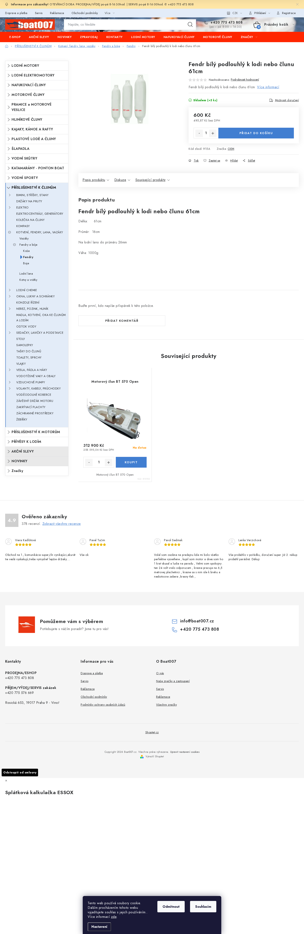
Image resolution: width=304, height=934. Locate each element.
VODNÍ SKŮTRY (24, 158)
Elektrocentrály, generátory (39, 214)
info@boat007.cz (197, 621)
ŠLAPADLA (20, 148)
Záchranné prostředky (34, 413)
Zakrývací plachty (30, 407)
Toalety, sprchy (29, 357)
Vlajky (21, 364)
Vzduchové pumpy (30, 382)
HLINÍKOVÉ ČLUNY (27, 119)
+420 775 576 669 (19, 692)
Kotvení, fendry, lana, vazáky (39, 232)
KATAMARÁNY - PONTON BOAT (38, 168)
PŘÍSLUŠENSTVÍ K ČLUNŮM (34, 187)
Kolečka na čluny (30, 220)
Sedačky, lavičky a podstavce (39, 333)
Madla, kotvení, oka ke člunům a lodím (41, 317)
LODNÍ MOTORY (25, 65)
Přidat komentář (122, 321)
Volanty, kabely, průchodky (38, 388)
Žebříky (21, 419)
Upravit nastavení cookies (185, 752)
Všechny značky (166, 705)
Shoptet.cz (152, 732)
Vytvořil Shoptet (155, 756)
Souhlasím (203, 906)
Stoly (20, 339)
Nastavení (99, 926)
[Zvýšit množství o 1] (213, 133)
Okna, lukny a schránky (35, 296)
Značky (17, 470)
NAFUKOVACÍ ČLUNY (29, 85)
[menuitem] (15, 37)
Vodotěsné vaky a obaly (35, 376)
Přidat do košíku (256, 133)
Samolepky (24, 345)
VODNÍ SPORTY (25, 177)
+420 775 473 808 (226, 22)
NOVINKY (20, 461)
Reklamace (57, 13)
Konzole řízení (27, 302)
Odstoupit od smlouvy (19, 772)
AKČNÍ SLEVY (23, 451)
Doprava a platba (16, 13)
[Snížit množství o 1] (199, 133)
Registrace (289, 13)
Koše (26, 251)
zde (114, 916)
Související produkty (150, 180)
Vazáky (24, 238)
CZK (235, 13)
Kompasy (23, 226)
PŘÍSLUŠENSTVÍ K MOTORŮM (36, 432)
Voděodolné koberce (33, 395)
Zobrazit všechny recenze (61, 523)
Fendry (28, 257)
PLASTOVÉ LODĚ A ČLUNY (34, 139)
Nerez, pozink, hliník (32, 309)
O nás (160, 673)
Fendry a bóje (28, 245)
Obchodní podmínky (85, 13)
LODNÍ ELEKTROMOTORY (33, 75)
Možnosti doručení (287, 100)
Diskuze (120, 180)
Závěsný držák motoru (34, 401)
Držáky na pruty (29, 201)
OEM (231, 149)
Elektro (22, 207)
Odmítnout (171, 906)
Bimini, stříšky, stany (32, 195)
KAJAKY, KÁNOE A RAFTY (32, 129)
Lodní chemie (26, 290)
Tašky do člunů (28, 351)
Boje (26, 263)
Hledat (190, 24)
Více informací (268, 87)
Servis (39, 13)
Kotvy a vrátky (28, 280)
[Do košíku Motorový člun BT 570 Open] (131, 462)
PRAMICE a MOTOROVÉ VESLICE (31, 107)
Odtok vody (26, 326)
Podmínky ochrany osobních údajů (103, 705)
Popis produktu (94, 180)
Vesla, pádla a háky (31, 370)
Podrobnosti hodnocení (245, 79)
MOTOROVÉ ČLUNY (28, 94)
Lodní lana (26, 274)
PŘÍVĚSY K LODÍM (26, 441)
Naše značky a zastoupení (173, 681)
